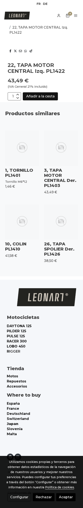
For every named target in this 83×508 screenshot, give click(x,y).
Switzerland (18, 419)
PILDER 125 (16, 331)
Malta (12, 434)
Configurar (19, 497)
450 (16, 346)
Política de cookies (59, 487)
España (13, 403)
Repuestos (16, 381)
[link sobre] (41, 299)
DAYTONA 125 (19, 326)
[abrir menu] (76, 15)
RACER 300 (17, 341)
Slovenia (15, 429)
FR (39, 4)
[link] (17, 15)
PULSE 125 (16, 336)
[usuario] (59, 15)
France (13, 409)
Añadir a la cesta (40, 96)
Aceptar (66, 497)
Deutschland (18, 414)
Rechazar (44, 497)
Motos (12, 376)
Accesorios (17, 386)
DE (45, 4)
